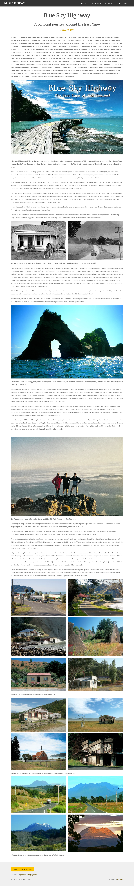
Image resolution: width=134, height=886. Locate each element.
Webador (120, 879)
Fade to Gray (14, 3)
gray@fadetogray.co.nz (28, 875)
